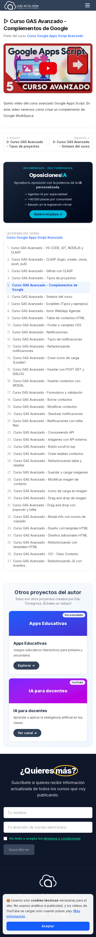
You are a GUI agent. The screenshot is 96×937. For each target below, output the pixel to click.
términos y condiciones (62, 838)
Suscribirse (19, 849)
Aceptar (48, 926)
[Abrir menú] (87, 5)
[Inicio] (22, 5)
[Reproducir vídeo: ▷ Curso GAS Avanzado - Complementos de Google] (48, 68)
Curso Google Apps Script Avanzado (55, 36)
